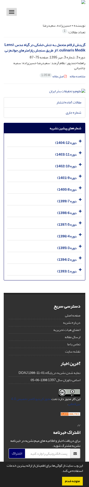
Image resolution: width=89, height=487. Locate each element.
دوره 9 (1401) (67, 178)
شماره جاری (73, 112)
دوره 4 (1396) (67, 236)
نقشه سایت (72, 351)
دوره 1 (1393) (67, 271)
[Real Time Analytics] (70, 415)
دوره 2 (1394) (67, 259)
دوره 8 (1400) (67, 189)
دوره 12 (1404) (66, 142)
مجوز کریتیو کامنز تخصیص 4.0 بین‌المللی (45, 401)
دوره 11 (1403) (66, 154)
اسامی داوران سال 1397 (64, 380)
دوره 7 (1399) (67, 201)
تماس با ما (73, 344)
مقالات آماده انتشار (68, 102)
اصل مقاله (52, 76)
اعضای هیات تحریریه (66, 329)
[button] (60, 471)
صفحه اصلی (72, 315)
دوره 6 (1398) (67, 213)
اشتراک (17, 453)
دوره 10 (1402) (66, 166)
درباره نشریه (71, 322)
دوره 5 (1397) (67, 224)
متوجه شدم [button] (72, 481)
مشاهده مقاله (77, 76)
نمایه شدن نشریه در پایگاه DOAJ (49, 372)
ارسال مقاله (72, 337)
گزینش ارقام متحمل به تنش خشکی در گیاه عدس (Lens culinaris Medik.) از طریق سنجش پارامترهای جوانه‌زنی (44, 47)
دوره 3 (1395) (67, 248)
